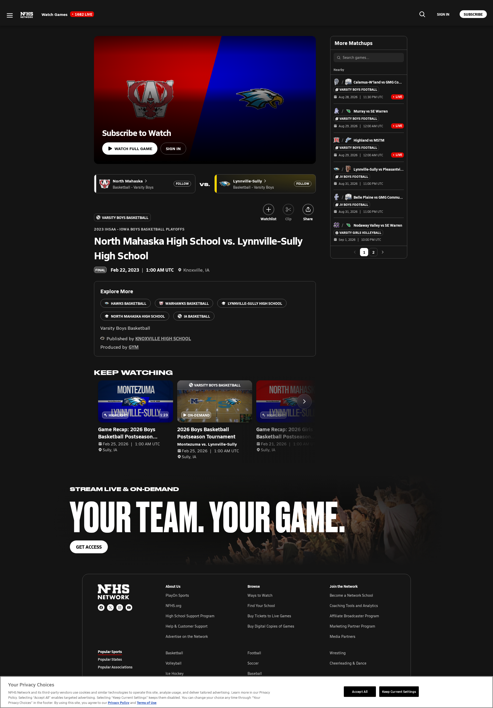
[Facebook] (101, 607)
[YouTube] (129, 607)
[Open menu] (9, 15)
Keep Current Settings (399, 691)
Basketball (174, 652)
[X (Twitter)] (110, 607)
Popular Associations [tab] (115, 667)
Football (254, 652)
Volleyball (174, 663)
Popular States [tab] (110, 659)
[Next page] (382, 252)
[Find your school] (422, 14)
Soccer (253, 663)
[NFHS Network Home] (27, 15)
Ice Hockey (175, 673)
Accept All (359, 691)
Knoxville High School (163, 338)
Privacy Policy (118, 702)
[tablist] (123, 659)
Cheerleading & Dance (348, 663)
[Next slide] (304, 401)
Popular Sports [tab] (110, 651)
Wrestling (338, 652)
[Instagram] (119, 607)
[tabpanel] (280, 663)
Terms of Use (146, 702)
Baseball (255, 673)
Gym (134, 347)
